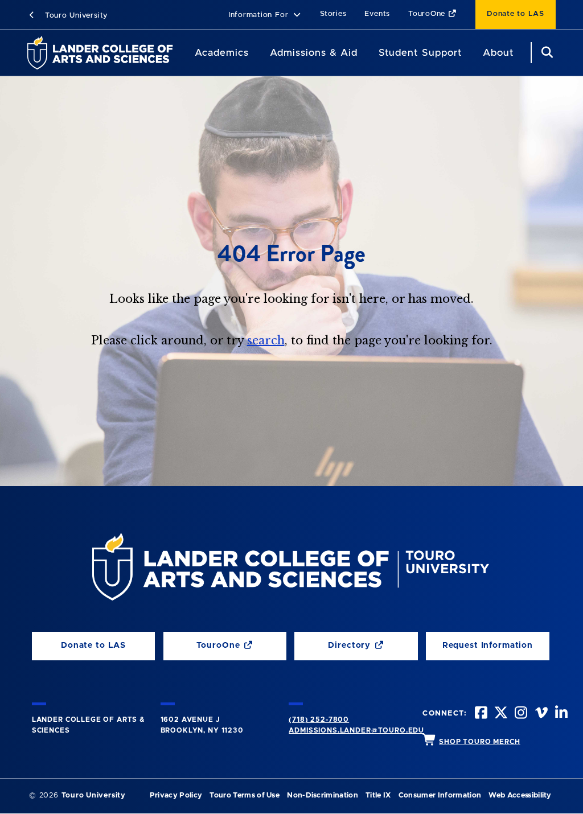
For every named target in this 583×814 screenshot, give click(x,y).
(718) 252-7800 (319, 719)
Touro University (75, 15)
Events (377, 14)
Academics (222, 52)
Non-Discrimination (322, 795)
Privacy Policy (176, 795)
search (266, 340)
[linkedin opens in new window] (560, 714)
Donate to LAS (515, 14)
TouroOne (428, 14)
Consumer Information (440, 795)
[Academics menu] (257, 53)
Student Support (420, 52)
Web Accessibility (519, 795)
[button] (265, 16)
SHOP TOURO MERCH (479, 741)
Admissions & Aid (313, 52)
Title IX (378, 795)
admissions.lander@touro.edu (356, 730)
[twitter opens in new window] (499, 714)
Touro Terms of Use (245, 795)
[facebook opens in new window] (480, 714)
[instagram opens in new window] (519, 714)
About (498, 52)
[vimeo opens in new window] (540, 714)
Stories (333, 14)
